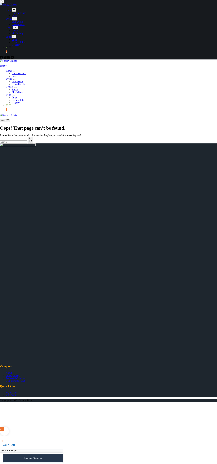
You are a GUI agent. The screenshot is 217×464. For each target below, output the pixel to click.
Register (15, 102)
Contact (9, 86)
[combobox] (13, 141)
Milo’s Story (17, 92)
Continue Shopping (33, 458)
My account (11, 392)
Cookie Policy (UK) (15, 381)
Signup (3, 65)
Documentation (19, 73)
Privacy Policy (12, 375)
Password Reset (19, 100)
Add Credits (11, 395)
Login (9, 94)
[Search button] (30, 140)
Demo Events (18, 84)
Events (9, 78)
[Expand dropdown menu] (14, 71)
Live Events (17, 81)
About (15, 89)
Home (9, 71)
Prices (14, 76)
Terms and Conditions (16, 378)
